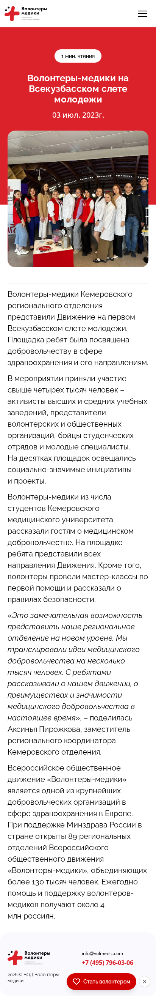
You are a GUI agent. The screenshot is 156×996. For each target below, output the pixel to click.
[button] (142, 14)
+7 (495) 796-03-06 (107, 962)
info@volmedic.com (102, 953)
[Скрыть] (144, 981)
